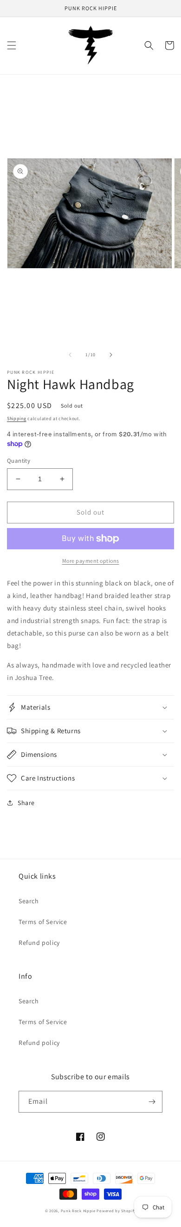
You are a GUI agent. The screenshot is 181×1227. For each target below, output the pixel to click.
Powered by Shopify (116, 1210)
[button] (11, 45)
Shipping (16, 418)
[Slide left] (70, 355)
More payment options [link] (90, 560)
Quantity (18, 461)
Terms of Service (43, 922)
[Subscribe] (152, 1102)
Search (29, 901)
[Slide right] (111, 355)
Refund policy (39, 942)
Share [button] (26, 803)
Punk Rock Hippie (79, 1210)
